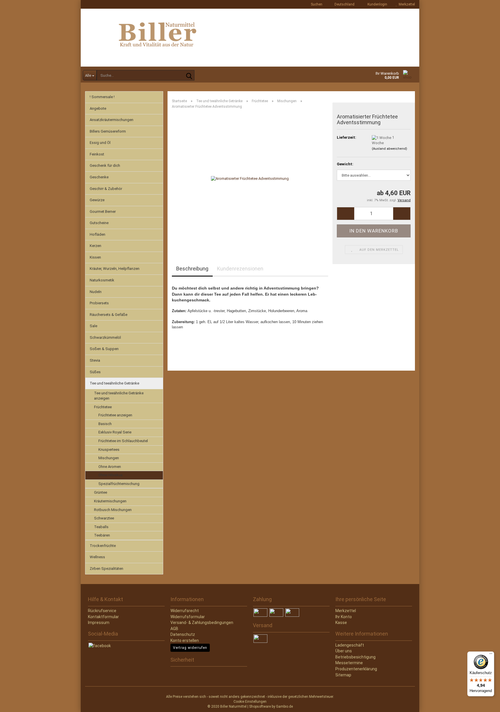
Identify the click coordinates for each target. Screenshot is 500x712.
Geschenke (99, 177)
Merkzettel (406, 4)
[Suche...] (188, 75)
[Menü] (490, 654)
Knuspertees (109, 449)
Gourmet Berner (103, 211)
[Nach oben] (16, 703)
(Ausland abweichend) (389, 149)
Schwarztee (104, 518)
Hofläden (97, 234)
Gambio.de (284, 706)
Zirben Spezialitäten (106, 568)
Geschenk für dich (105, 165)
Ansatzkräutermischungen (111, 120)
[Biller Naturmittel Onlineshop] (250, 38)
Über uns (343, 651)
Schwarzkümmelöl (105, 337)
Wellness (97, 557)
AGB (174, 628)
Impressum (98, 622)
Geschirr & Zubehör (106, 188)
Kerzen (95, 246)
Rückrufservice (102, 610)
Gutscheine (99, 223)
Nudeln (96, 292)
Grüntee (100, 492)
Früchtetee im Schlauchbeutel (123, 441)
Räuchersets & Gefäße (108, 314)
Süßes (95, 372)
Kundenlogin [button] (376, 4)
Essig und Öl (100, 142)
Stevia (95, 360)
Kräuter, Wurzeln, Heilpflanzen (114, 268)
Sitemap (343, 675)
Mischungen (108, 458)
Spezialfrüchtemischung (118, 484)
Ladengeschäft (349, 645)
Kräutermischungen (110, 501)
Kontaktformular (103, 616)
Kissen (95, 257)
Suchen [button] (316, 4)
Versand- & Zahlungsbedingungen (201, 622)
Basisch (105, 424)
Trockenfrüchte (103, 545)
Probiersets (99, 303)
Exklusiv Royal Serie (114, 432)
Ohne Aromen (109, 466)
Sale (93, 326)
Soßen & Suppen (104, 349)
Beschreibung (192, 269)
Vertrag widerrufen (190, 648)
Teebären (102, 535)
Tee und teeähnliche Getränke (114, 383)
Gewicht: (345, 164)
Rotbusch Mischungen (113, 510)
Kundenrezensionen (240, 269)
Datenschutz (182, 634)
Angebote (98, 108)
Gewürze (97, 200)
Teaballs (101, 527)
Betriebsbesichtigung (355, 657)
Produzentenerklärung (356, 669)
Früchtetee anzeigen (115, 415)
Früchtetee (103, 407)
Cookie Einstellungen (250, 702)
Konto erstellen (184, 640)
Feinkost (97, 154)
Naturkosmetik (102, 280)
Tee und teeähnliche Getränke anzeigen (119, 396)
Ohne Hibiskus (110, 475)
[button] (343, 4)
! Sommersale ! (102, 97)
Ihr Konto (343, 616)
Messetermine (349, 662)
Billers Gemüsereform (108, 131)
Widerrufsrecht (184, 610)
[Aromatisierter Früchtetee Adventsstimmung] (250, 178)
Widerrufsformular (187, 616)
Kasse (341, 622)
